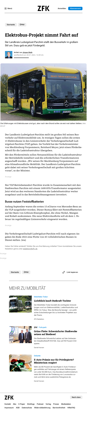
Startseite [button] (43, 8)
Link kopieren (72, 272)
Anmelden (62, 8)
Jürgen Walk (27, 52)
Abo (75, 8)
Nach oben (76, 397)
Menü (9, 8)
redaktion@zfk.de (30, 249)
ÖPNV (22, 25)
